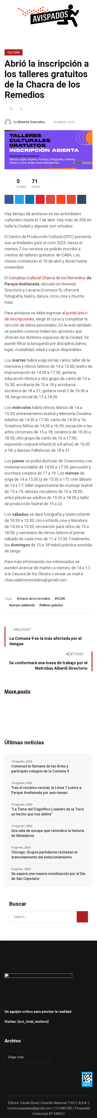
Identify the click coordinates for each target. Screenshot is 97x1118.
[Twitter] (19, 199)
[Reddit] (60, 199)
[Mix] (71, 199)
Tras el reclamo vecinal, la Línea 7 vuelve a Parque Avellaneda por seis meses (46, 790)
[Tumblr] (81, 199)
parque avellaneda (23, 605)
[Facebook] (9, 199)
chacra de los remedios (34, 598)
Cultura (13, 52)
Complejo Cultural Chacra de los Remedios (47, 278)
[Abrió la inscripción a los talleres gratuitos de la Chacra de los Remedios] (48, 149)
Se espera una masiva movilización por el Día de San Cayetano (48, 876)
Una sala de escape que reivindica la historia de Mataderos (47, 833)
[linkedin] (29, 199)
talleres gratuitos (52, 605)
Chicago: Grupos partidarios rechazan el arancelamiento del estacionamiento (44, 855)
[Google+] (50, 199)
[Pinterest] (40, 199)
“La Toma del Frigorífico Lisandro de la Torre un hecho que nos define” (47, 812)
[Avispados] (48, 16)
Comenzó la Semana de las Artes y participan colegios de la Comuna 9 (40, 769)
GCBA (61, 598)
